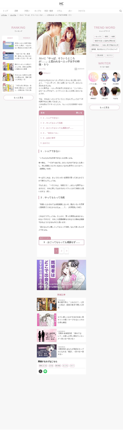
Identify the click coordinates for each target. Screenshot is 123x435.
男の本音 (57, 365)
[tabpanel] (61, 275)
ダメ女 (51, 365)
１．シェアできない (51, 118)
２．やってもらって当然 (53, 123)
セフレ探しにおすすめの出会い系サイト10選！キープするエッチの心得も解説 (71, 319)
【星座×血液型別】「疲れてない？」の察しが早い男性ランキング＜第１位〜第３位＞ (71, 336)
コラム (59, 11)
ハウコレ (4, 15)
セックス (98, 36)
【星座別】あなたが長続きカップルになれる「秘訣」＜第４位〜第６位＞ (71, 351)
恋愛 (16, 11)
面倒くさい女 (43, 365)
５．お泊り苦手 (49, 138)
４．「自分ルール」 (51, 133)
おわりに (46, 143)
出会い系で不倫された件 (109, 45)
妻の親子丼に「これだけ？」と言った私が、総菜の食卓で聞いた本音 (71, 305)
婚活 (106, 36)
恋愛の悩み (95, 45)
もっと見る (18, 98)
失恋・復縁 (48, 11)
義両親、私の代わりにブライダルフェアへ (103, 50)
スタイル (81, 11)
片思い (27, 11)
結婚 (113, 36)
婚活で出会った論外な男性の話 (104, 41)
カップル (37, 11)
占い (70, 11)
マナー (72, 365)
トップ (5, 11)
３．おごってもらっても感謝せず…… (58, 128)
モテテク (109, 55)
